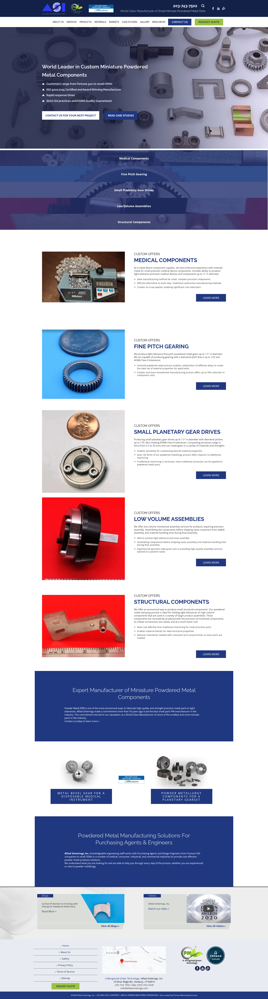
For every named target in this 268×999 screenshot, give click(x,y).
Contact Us (180, 22)
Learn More (211, 298)
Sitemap (65, 978)
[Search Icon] (202, 6)
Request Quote (209, 22)
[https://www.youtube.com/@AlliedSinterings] (218, 8)
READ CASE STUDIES (121, 115)
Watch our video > (158, 908)
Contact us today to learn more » (82, 721)
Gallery (65, 958)
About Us (65, 952)
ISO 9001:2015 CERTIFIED (108, 995)
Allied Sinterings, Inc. (86, 995)
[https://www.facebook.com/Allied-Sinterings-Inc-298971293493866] (213, 8)
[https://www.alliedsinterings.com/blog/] (223, 8)
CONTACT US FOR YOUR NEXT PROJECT (70, 115)
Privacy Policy (65, 965)
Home (65, 945)
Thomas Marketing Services (185, 995)
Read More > (49, 911)
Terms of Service (65, 971)
